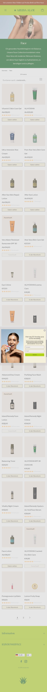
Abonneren (35, 354)
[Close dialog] (45, 330)
